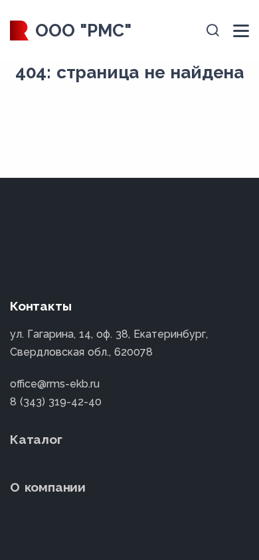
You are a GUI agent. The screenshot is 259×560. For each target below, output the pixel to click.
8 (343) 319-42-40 (56, 401)
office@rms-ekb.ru (55, 384)
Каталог (36, 439)
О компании (48, 487)
